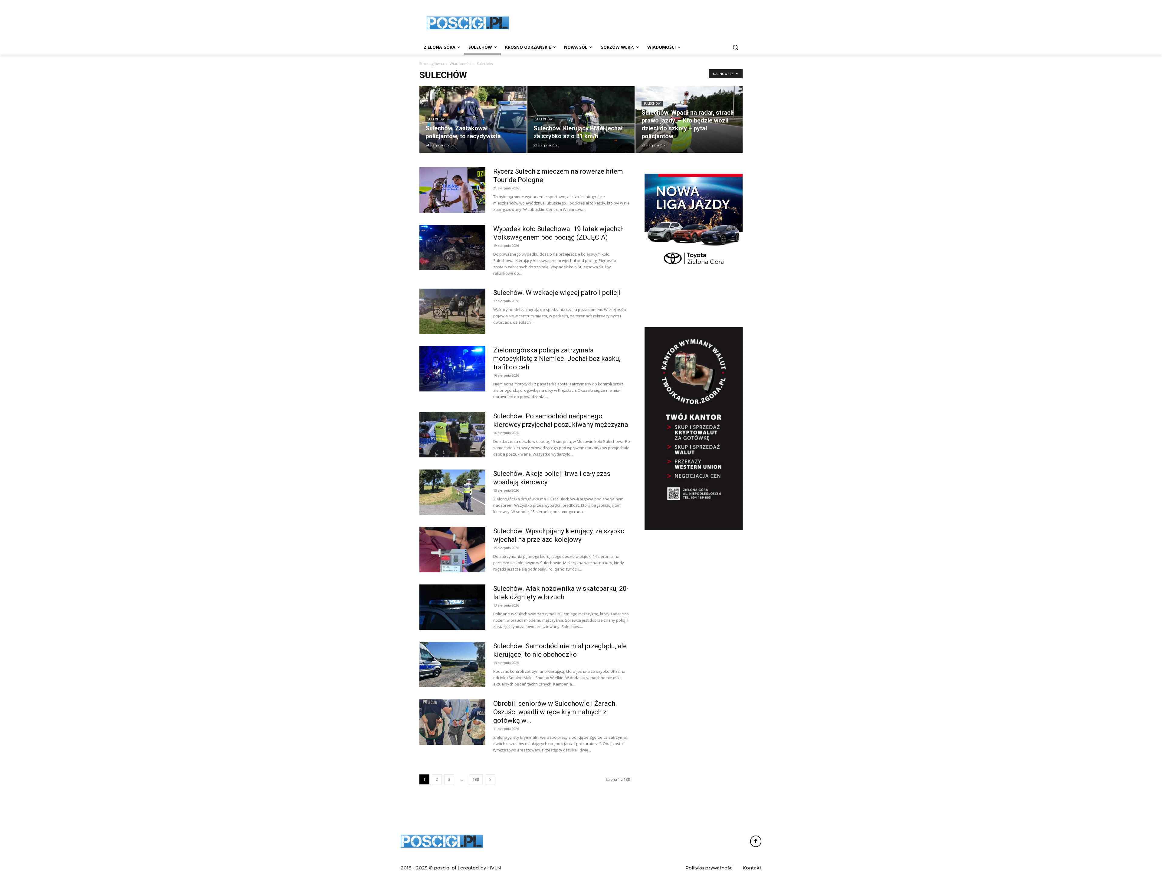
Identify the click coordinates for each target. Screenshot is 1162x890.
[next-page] (490, 779)
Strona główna (431, 63)
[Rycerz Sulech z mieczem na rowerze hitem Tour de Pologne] (452, 190)
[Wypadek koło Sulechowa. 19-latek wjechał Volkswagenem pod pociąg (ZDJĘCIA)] (452, 247)
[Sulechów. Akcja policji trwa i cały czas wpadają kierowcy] (452, 492)
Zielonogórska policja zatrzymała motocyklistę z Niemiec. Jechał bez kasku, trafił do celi (556, 358)
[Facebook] (756, 841)
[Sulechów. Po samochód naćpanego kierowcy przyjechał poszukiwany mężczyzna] (452, 434)
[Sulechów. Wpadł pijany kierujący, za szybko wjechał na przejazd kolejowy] (452, 549)
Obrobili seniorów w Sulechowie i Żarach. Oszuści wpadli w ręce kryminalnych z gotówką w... (555, 712)
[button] (735, 47)
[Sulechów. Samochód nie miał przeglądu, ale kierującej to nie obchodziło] (452, 664)
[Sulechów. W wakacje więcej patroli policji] (452, 311)
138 (476, 779)
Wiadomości (460, 63)
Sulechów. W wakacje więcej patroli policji (557, 292)
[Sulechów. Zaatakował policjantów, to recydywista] (473, 119)
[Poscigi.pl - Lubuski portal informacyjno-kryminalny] (467, 23)
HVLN (494, 868)
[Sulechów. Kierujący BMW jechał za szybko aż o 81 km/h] (581, 119)
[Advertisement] (626, 22)
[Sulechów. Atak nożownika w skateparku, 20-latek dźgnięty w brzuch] (452, 607)
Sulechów (436, 119)
